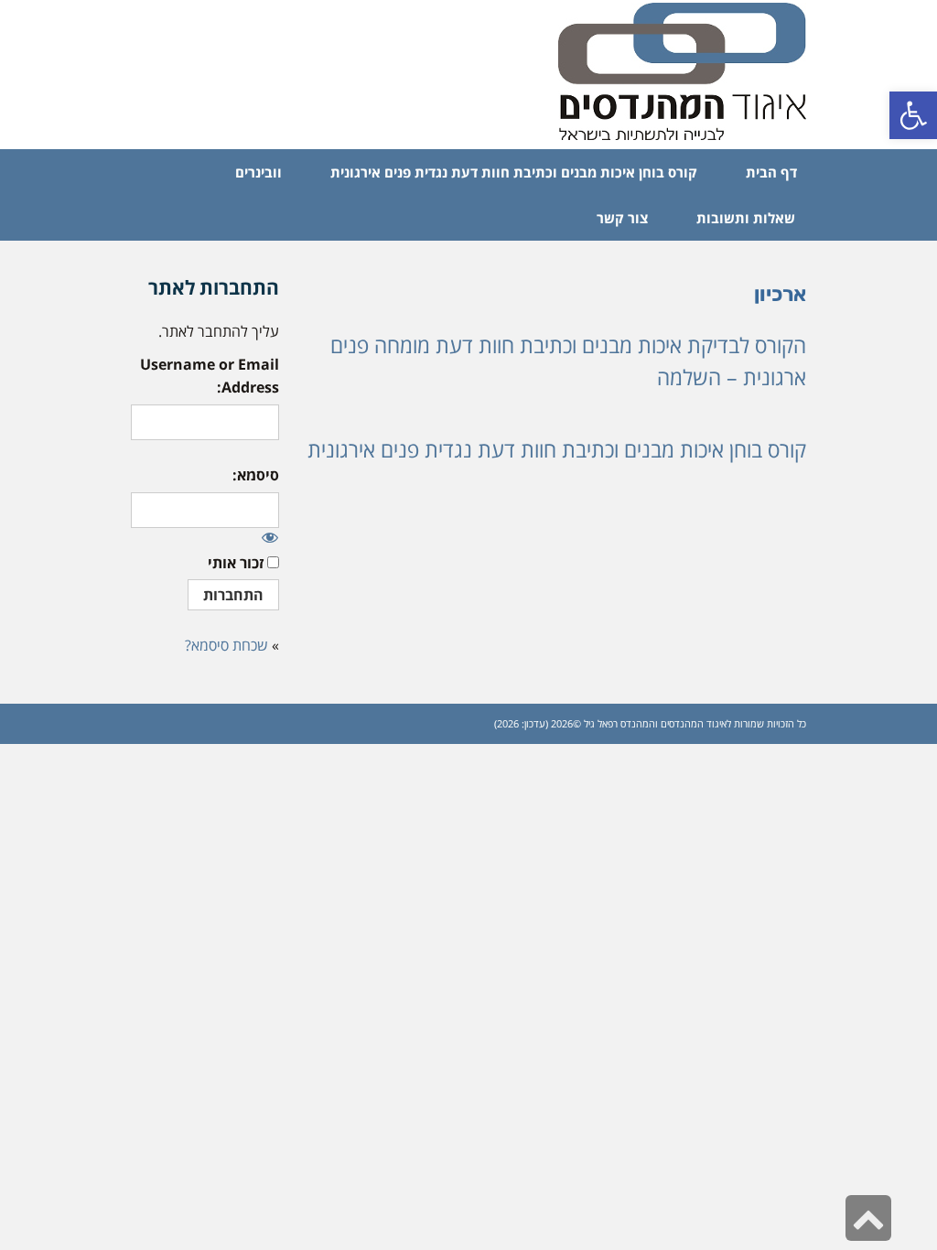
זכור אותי (236, 563)
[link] (913, 115)
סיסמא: (255, 475)
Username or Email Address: (209, 376)
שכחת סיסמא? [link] (226, 645)
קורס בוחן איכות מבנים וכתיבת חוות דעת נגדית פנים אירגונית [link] (556, 449)
